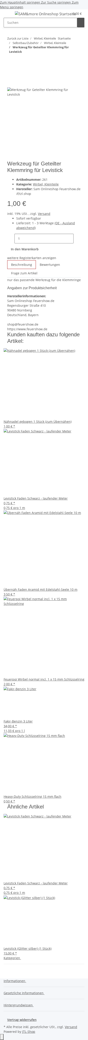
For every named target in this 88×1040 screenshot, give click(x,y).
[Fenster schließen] (10, 82)
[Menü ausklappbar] (9, 14)
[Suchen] (80, 22)
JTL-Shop (28, 1031)
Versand (44, 214)
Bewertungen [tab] (50, 264)
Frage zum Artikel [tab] (24, 273)
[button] (16, 981)
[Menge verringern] (10, 238)
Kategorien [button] (12, 958)
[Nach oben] (2, 1037)
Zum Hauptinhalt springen (20, 2)
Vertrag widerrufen (22, 1020)
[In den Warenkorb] (10, 75)
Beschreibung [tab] (21, 264)
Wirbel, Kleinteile (46, 184)
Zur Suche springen (56, 2)
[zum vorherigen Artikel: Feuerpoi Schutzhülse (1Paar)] (10, 60)
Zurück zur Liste (17, 38)
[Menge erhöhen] (77, 238)
